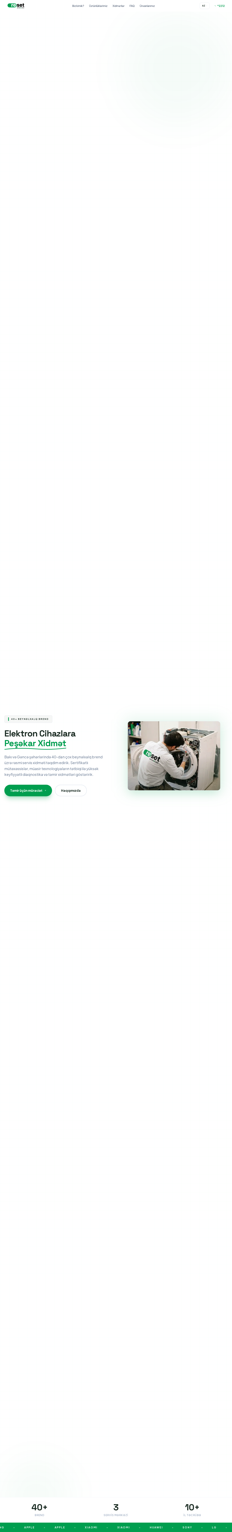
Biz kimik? (78, 5)
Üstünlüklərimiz (98, 5)
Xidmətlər (119, 5)
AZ (204, 5)
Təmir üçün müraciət (28, 790)
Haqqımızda (71, 790)
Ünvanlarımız (147, 5)
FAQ (132, 5)
